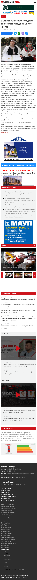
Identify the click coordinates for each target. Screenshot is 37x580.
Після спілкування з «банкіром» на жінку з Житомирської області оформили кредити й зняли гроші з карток (20, 200)
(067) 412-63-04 (21, 484)
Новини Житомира (9, 293)
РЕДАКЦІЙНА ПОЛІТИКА (5, 550)
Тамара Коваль (20, 477)
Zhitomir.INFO (11, 575)
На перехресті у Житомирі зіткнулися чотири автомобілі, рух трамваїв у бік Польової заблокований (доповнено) (18, 194)
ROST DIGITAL (23, 577)
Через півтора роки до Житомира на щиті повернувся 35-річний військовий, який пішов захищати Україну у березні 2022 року (18, 326)
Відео (4, 246)
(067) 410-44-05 (10, 471)
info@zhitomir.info (14, 469)
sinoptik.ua (22, 569)
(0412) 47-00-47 (9, 484)
